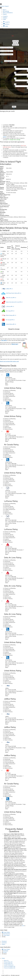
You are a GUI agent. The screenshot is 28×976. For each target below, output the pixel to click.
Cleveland (4, 941)
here (23, 925)
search (4, 136)
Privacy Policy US (8, 962)
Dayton (3, 944)
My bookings (6, 11)
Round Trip (15, 41)
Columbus (4, 942)
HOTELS (5, 18)
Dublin (3, 958)
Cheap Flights (6, 932)
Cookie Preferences (8, 965)
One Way (15, 43)
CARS (4, 19)
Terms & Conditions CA (9, 968)
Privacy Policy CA (8, 963)
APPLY (14, 106)
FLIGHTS (5, 16)
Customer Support (4, 6)
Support (5, 14)
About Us (6, 960)
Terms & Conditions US (9, 966)
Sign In (4, 9)
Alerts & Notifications (8, 12)
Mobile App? (15, 344)
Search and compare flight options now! (9, 361)
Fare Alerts (4, 340)
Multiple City (15, 45)
